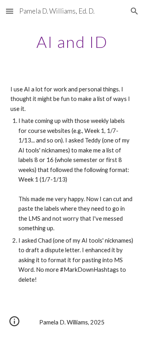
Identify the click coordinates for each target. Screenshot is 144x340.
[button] (9, 11)
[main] (72, 42)
